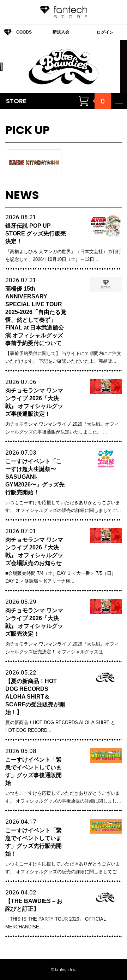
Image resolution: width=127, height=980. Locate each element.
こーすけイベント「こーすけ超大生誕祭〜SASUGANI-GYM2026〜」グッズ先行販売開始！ (35, 476)
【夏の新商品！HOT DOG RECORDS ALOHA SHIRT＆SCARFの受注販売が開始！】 (35, 696)
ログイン (105, 32)
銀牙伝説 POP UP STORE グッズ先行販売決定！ (35, 233)
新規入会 (61, 32)
